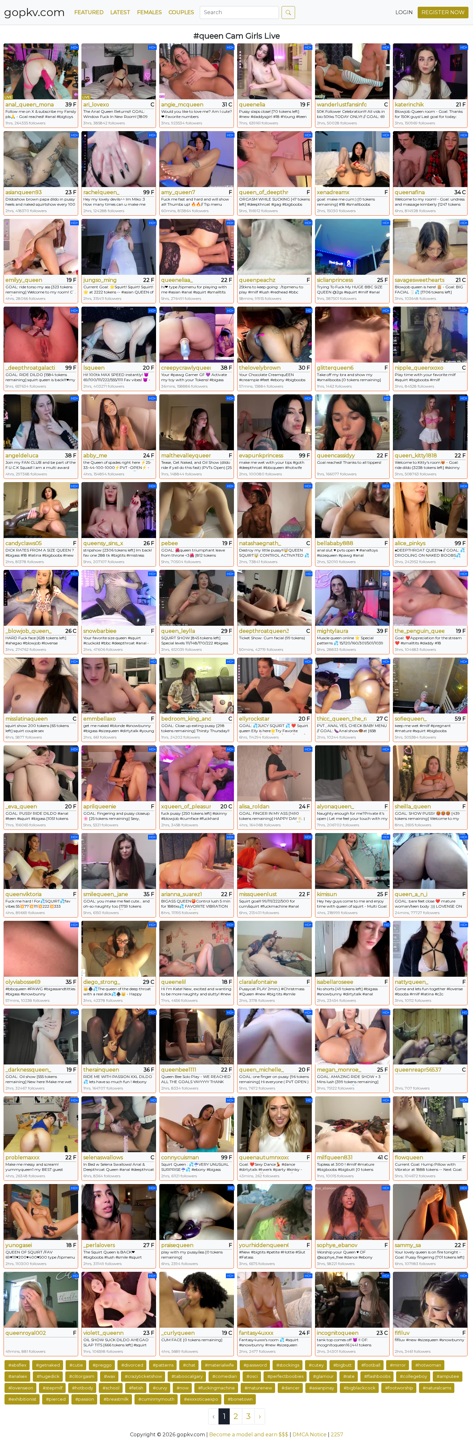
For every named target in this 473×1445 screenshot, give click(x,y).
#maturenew (258, 1387)
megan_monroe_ (339, 1070)
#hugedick (48, 1376)
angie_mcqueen (182, 105)
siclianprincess (335, 280)
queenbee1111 (178, 1070)
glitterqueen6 (335, 368)
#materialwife (219, 1365)
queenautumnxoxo (264, 1157)
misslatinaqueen (26, 719)
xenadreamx (333, 192)
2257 (337, 1435)
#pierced (56, 1399)
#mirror (398, 1365)
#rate (349, 1376)
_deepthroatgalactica (30, 368)
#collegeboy (413, 1376)
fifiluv (402, 1333)
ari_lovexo (96, 105)
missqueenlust (258, 894)
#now (183, 1387)
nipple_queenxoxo (419, 368)
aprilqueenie (99, 806)
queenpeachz (257, 280)
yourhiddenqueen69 (264, 1245)
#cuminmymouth (156, 1399)
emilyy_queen (23, 280)
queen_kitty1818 (416, 456)
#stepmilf (52, 1387)
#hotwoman (428, 1365)
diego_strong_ (101, 982)
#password (255, 1365)
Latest (120, 12)
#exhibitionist (22, 1399)
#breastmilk (116, 1399)
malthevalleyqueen (186, 456)
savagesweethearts (419, 280)
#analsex (17, 1376)
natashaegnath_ (260, 543)
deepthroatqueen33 (264, 631)
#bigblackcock (360, 1387)
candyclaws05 (23, 543)
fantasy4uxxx (256, 1333)
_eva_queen (21, 806)
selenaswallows (103, 1157)
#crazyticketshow (143, 1376)
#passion (84, 1399)
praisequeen (177, 1245)
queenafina (410, 192)
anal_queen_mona (29, 105)
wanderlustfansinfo (341, 105)
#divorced (132, 1365)
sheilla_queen (413, 806)
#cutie (76, 1365)
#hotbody (82, 1387)
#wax (109, 1376)
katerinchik (409, 105)
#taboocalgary (187, 1376)
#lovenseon (20, 1387)
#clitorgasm (81, 1376)
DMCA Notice (309, 1435)
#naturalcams (437, 1387)
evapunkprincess (261, 456)
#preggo (102, 1365)
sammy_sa (408, 1245)
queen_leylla (178, 631)
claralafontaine (258, 982)
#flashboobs (377, 1376)
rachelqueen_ (101, 192)
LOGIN (404, 12)
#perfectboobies (285, 1376)
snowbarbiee (99, 631)
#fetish (136, 1387)
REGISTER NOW (443, 12)
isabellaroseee (335, 982)
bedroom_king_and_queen (186, 719)
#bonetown (240, 1399)
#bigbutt (342, 1365)
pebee (169, 543)
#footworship (399, 1387)
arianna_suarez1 (181, 894)
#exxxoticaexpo (201, 1399)
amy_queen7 (178, 192)
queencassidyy (336, 456)
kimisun (327, 894)
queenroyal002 (25, 1333)
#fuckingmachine (216, 1387)
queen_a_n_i (411, 894)
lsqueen (94, 368)
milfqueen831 (335, 1157)
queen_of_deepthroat (264, 192)
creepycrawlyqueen (186, 368)
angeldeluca (21, 456)
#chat (189, 1365)
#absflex (17, 1365)
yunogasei (18, 1245)
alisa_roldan (254, 806)
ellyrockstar (254, 719)
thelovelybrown (260, 368)
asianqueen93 (23, 192)
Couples (181, 12)
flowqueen (409, 1157)
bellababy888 (335, 543)
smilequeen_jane (105, 894)
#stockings (287, 1365)
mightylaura (332, 631)
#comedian (224, 1376)
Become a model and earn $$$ (248, 1435)
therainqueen (101, 1070)
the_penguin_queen (419, 631)
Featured (89, 12)
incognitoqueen (337, 1333)
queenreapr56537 (418, 1070)
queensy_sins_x (103, 543)
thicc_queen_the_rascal (341, 719)
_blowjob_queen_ (28, 631)
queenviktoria (23, 894)
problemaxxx (22, 1157)
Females (149, 12)
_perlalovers (99, 1245)
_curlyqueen (178, 1333)
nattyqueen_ (411, 982)
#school (111, 1387)
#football (370, 1365)
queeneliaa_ (177, 280)
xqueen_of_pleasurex (186, 806)
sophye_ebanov (337, 1245)
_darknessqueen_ (28, 1070)
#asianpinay (321, 1387)
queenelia (252, 105)
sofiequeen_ (411, 719)
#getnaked (48, 1365)
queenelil (173, 982)
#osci (252, 1376)
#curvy (160, 1387)
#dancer (291, 1387)
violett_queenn (103, 1333)
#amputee (448, 1376)
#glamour (323, 1376)
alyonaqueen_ (335, 806)
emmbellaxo (99, 719)
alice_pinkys (410, 543)
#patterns (163, 1365)
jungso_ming (100, 280)
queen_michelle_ (261, 1070)
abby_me (95, 456)
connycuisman (180, 1157)
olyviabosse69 (23, 982)
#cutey (316, 1365)
